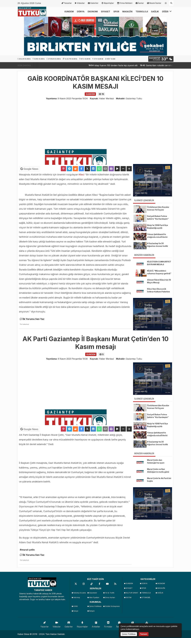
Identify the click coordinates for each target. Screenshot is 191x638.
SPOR (116, 11)
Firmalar (108, 626)
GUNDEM (69, 11)
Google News (30, 169)
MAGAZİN (127, 11)
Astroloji (76, 597)
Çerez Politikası (95, 606)
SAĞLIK (155, 11)
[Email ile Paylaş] (105, 168)
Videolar (81, 3)
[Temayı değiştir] (165, 2)
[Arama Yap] (171, 3)
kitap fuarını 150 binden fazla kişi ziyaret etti (97, 65)
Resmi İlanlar (155, 3)
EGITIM (128, 597)
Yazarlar (68, 3)
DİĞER (165, 11)
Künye (75, 611)
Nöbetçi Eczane (79, 593)
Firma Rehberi (126, 3)
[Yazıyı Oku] (117, 168)
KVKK (75, 606)
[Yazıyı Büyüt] (129, 168)
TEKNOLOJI (142, 11)
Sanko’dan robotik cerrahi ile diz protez (147, 65)
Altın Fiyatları (94, 597)
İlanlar (141, 3)
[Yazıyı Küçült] (123, 168)
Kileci (81, 174)
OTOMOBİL (146, 597)
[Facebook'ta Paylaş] (81, 168)
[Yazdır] (111, 168)
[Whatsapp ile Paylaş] (99, 168)
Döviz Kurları (110, 597)
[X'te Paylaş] (87, 168)
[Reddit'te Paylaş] (75, 168)
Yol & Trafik (109, 593)
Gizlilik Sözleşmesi (112, 606)
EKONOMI (93, 11)
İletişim (92, 611)
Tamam (143, 634)
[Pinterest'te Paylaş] (63, 168)
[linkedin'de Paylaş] (93, 168)
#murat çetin (27, 549)
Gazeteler (93, 593)
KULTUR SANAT (132, 593)
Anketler (96, 626)
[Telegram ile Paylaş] (69, 168)
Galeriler (94, 3)
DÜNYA (80, 11)
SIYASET (105, 11)
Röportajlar (109, 3)
